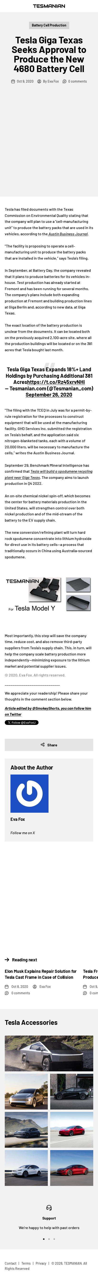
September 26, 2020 (49, 394)
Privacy (41, 1263)
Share (52, 745)
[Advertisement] (49, 145)
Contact (10, 1263)
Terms (26, 1263)
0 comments (77, 81)
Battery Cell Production (49, 25)
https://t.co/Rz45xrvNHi (56, 382)
